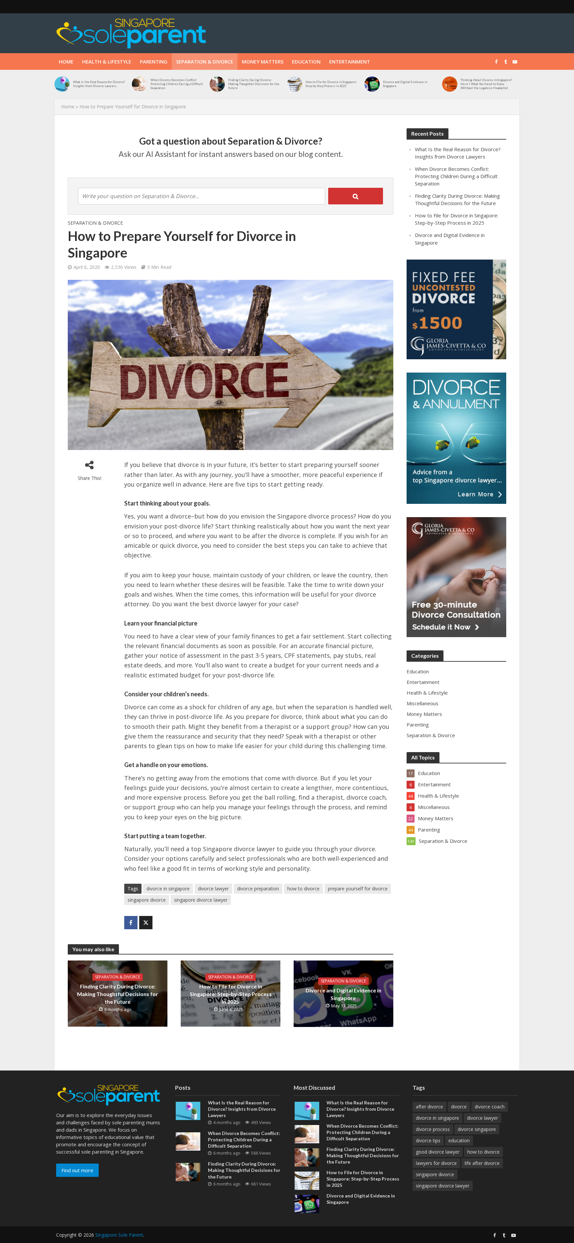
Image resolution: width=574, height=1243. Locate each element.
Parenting (153, 61)
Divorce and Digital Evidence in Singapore (405, 84)
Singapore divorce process (315, 516)
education (459, 1140)
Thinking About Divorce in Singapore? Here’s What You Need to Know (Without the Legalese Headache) (486, 84)
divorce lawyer (213, 888)
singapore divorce (147, 900)
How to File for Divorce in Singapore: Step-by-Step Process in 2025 (331, 84)
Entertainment (349, 61)
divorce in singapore (168, 888)
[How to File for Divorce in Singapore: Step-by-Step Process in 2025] (294, 84)
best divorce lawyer (229, 604)
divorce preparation (258, 888)
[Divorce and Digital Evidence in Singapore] (372, 84)
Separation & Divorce (204, 61)
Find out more (77, 1170)
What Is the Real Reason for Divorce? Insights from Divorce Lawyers (99, 84)
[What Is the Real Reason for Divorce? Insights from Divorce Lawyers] (62, 84)
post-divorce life (250, 675)
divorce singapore (477, 1129)
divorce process (433, 1129)
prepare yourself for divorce (358, 888)
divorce (459, 1106)
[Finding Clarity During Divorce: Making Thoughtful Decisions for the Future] (217, 84)
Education (306, 61)
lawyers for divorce (436, 1163)
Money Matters (262, 61)
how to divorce (303, 888)
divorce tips (428, 1140)
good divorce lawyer (437, 1152)
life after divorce (482, 1163)
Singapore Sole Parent (119, 1235)
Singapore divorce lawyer (239, 849)
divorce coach (490, 1106)
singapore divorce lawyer (201, 900)
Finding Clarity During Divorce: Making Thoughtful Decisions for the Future (253, 84)
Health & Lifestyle (106, 61)
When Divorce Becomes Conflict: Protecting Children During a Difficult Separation (176, 84)
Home (66, 61)
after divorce (429, 1106)
